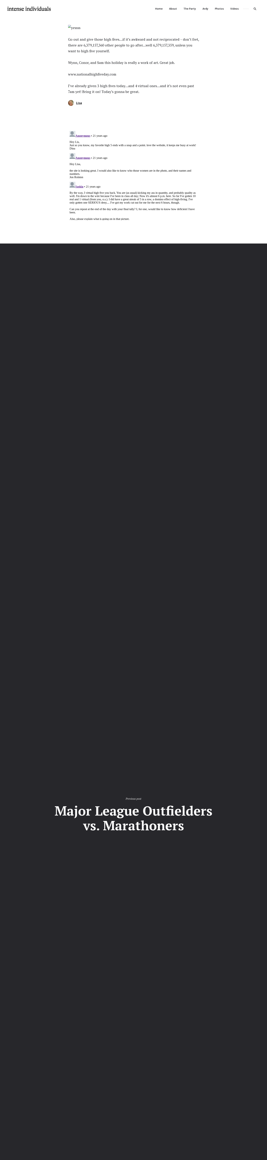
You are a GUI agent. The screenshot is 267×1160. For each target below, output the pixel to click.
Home (159, 8)
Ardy (205, 8)
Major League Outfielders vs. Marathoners (133, 818)
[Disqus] (133, 174)
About (173, 8)
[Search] (255, 8)
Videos (234, 8)
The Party (189, 8)
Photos (219, 8)
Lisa (79, 103)
